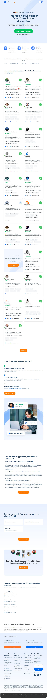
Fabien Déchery (8, 230)
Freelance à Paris (27, 655)
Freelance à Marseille (28, 659)
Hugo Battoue (8, 82)
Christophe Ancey (29, 254)
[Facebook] (35, 675)
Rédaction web (17, 663)
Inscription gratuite (35, 647)
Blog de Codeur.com (8, 662)
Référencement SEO (18, 662)
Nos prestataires (7, 676)
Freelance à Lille (27, 660)
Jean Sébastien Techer (10, 328)
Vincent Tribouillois (9, 279)
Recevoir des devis (13, 265)
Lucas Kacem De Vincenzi (11, 132)
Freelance (5, 636)
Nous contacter (27, 673)
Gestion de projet (17, 670)
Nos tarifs (6, 659)
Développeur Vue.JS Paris (10, 612)
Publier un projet (23, 567)
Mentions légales (7, 690)
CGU (22, 690)
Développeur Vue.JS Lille (10, 601)
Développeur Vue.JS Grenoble (11, 594)
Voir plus (23, 350)
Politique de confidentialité (15, 690)
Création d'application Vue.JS (10, 522)
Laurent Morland (29, 181)
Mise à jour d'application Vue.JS (10, 530)
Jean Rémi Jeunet (29, 304)
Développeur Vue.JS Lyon (10, 595)
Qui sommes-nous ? (8, 657)
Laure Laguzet (8, 205)
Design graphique (17, 665)
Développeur (11, 636)
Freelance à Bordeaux (28, 662)
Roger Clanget (8, 107)
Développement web (18, 657)
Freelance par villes (28, 653)
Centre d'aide (26, 672)
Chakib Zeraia (28, 279)
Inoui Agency (28, 230)
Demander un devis (8, 670)
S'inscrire (39, 669)
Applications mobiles (18, 668)
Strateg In (27, 156)
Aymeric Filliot (8, 156)
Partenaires (6, 679)
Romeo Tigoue (8, 304)
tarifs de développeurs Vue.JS (25, 50)
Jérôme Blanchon (29, 205)
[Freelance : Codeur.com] (9, 2)
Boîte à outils (6, 660)
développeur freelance (24, 24)
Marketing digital (17, 666)
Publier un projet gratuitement (23, 31)
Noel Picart (7, 181)
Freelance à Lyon (27, 657)
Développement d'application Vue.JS (32, 522)
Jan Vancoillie (28, 107)
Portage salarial (7, 678)
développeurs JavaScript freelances (12, 627)
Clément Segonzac (29, 132)
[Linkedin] (40, 675)
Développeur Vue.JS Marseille (11, 606)
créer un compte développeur (24, 34)
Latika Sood (28, 82)
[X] (38, 675)
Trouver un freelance (8, 672)
